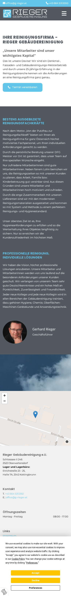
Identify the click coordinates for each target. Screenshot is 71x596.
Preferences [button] (32, 563)
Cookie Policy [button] (18, 559)
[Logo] (26, 13)
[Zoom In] (4, 395)
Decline (35, 580)
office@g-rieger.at (16, 497)
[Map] (35, 418)
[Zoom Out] (4, 401)
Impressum (9, 535)
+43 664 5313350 (14, 493)
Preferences (35, 588)
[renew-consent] (4, 592)
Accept (35, 573)
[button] (60, 13)
